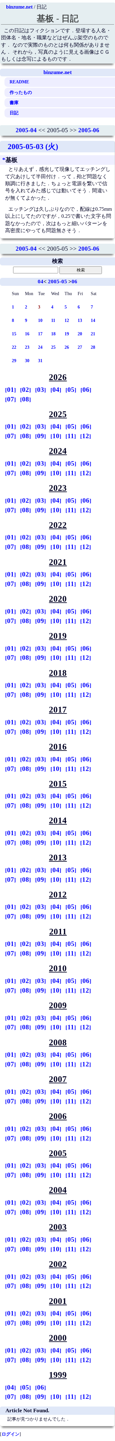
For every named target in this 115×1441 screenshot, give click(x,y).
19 (67, 333)
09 (40, 436)
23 (27, 347)
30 (27, 360)
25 (53, 347)
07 (10, 399)
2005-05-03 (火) (33, 146)
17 (40, 333)
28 (93, 347)
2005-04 (26, 130)
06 (74, 281)
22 (14, 347)
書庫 (14, 102)
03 (40, 389)
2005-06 (88, 130)
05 (70, 389)
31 (40, 360)
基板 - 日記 (58, 18)
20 (80, 333)
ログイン (10, 1434)
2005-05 (57, 281)
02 (25, 389)
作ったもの (21, 92)
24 (40, 347)
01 (10, 389)
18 (53, 333)
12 (67, 320)
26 (67, 347)
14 (93, 320)
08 (25, 399)
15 (14, 333)
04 (40, 281)
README (19, 81)
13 (80, 320)
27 (80, 347)
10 (40, 320)
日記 (14, 112)
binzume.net (19, 7)
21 (93, 333)
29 (14, 360)
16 (27, 333)
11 (53, 320)
